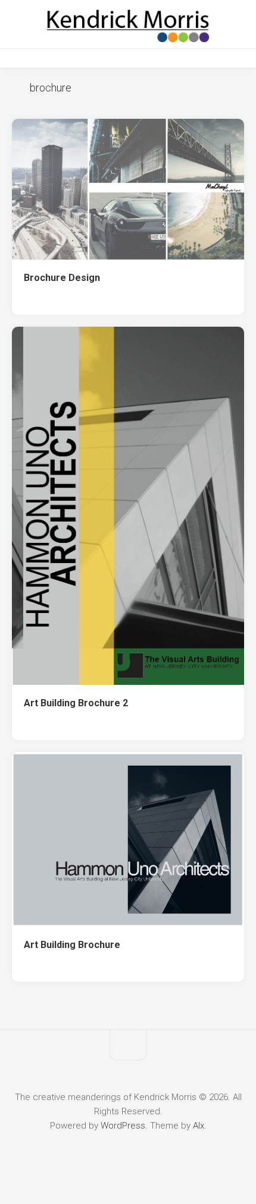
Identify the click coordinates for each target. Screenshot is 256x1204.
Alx (198, 1125)
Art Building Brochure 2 (76, 703)
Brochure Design (62, 277)
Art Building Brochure (72, 944)
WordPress (123, 1125)
